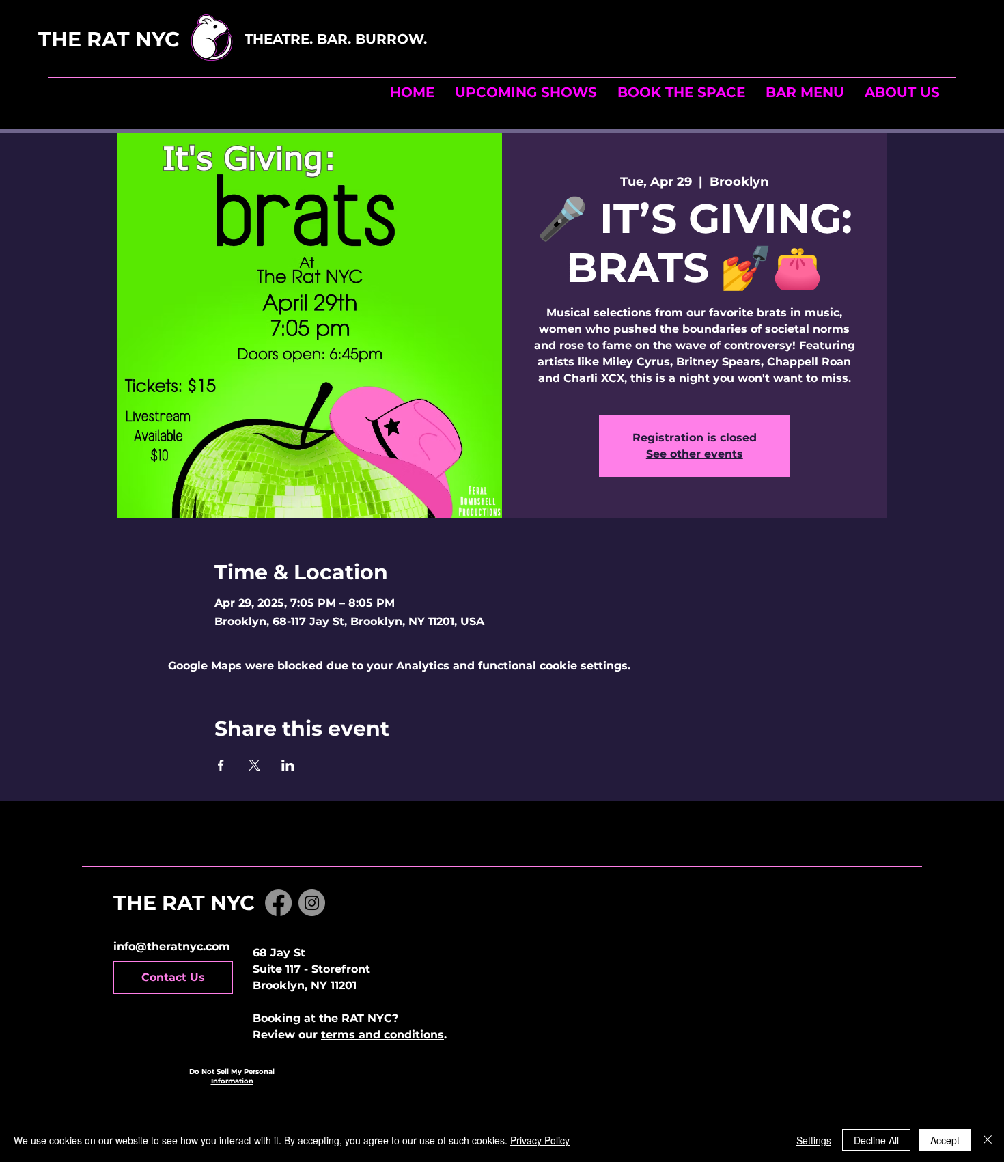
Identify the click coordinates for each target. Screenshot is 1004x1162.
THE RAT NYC (139, 39)
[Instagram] (311, 902)
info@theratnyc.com (171, 946)
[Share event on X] (254, 765)
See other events (694, 453)
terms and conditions (382, 1034)
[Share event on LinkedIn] (287, 765)
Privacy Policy (540, 1140)
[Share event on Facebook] (220, 765)
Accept (945, 1140)
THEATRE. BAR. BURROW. (338, 39)
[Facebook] (278, 902)
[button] (681, 92)
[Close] (987, 1140)
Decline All (876, 1140)
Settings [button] (813, 1140)
